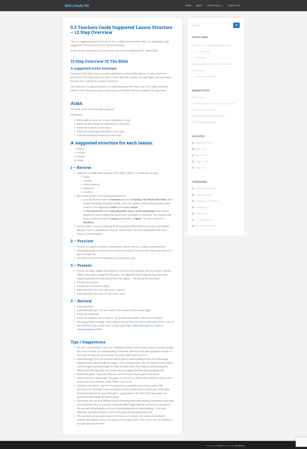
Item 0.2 (131, 172)
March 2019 (202, 155)
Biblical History (203, 194)
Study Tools (213, 5)
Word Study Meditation (204, 122)
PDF (142, 50)
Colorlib (219, 445)
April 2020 (201, 149)
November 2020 (204, 142)
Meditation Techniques (204, 109)
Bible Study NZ (77, 6)
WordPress (240, 445)
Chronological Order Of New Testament (212, 64)
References (202, 213)
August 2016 (202, 161)
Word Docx (152, 50)
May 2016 (201, 167)
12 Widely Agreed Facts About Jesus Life (213, 103)
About (199, 5)
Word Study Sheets (206, 225)
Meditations (202, 207)
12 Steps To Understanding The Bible (211, 45)
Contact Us (234, 5)
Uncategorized (203, 219)
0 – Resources (202, 51)
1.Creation (200, 57)
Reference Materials (205, 76)
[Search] (236, 25)
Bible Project (198, 97)
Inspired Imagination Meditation (208, 115)
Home (188, 5)
